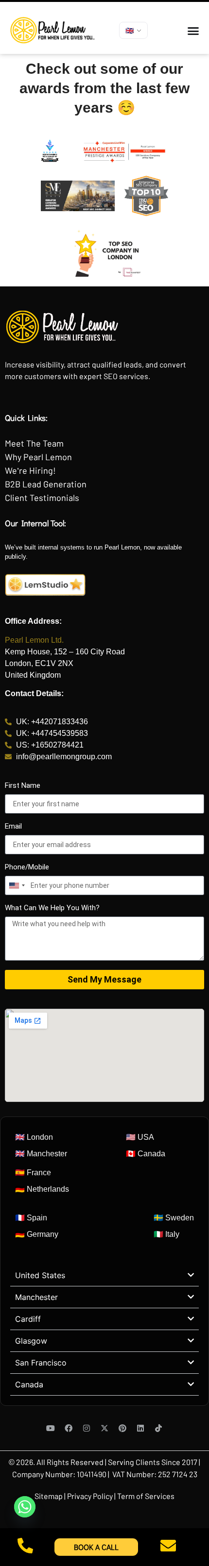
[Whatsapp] (24, 1506)
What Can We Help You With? (52, 908)
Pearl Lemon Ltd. (34, 640)
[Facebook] (68, 1428)
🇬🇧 (129, 30)
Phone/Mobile (27, 867)
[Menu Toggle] (193, 31)
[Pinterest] (122, 1428)
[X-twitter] (104, 1428)
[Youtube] (50, 1428)
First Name (22, 786)
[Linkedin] (140, 1428)
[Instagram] (86, 1428)
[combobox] (16, 885)
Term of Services (145, 1495)
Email (13, 827)
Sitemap (49, 1495)
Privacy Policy (90, 1495)
